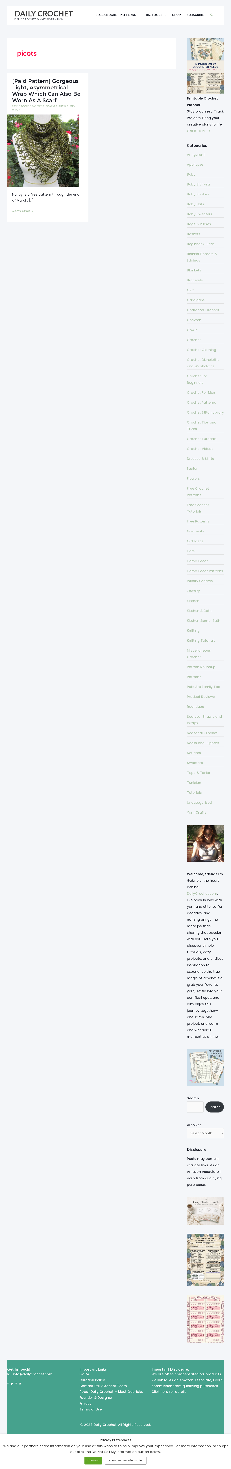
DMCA (84, 1374)
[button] (212, 15)
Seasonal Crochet (202, 733)
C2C (190, 290)
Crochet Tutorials (202, 439)
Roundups (195, 706)
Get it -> (198, 131)
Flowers (193, 478)
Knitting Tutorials (201, 640)
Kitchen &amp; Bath (203, 620)
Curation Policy (92, 1380)
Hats (191, 551)
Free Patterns (198, 521)
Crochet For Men (201, 392)
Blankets (194, 270)
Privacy (85, 1403)
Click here (160, 1391)
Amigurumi (196, 154)
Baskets (193, 234)
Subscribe (195, 15)
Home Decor (197, 561)
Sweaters (195, 763)
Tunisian (194, 782)
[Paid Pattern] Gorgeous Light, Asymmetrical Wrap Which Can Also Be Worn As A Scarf (46, 90)
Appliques (195, 164)
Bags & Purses (199, 224)
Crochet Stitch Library (205, 412)
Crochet (194, 340)
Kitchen (193, 601)
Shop (176, 15)
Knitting (193, 630)
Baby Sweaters (199, 214)
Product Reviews (201, 696)
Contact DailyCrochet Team (103, 1386)
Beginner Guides (201, 244)
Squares (194, 753)
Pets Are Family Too (203, 686)
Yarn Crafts (196, 812)
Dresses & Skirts (200, 458)
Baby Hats (195, 204)
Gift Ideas (195, 541)
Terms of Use (90, 1409)
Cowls (192, 330)
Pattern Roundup (201, 667)
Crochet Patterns (201, 402)
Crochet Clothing (201, 349)
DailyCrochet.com (202, 893)
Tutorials (194, 792)
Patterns (194, 677)
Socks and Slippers (203, 743)
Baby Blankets (199, 184)
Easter (192, 468)
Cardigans (196, 300)
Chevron (194, 320)
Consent (93, 1460)
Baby (191, 174)
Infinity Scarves (200, 581)
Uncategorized (199, 802)
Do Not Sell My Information (126, 1460)
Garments (195, 531)
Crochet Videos (200, 448)
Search (193, 1098)
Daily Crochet (43, 13)
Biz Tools (154, 15)
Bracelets (195, 280)
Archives (194, 1125)
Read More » (22, 211)
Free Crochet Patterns (116, 15)
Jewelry (193, 591)
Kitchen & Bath (199, 610)
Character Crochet (203, 310)
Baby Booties (198, 194)
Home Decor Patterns (205, 571)
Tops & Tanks (198, 772)
